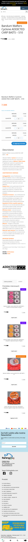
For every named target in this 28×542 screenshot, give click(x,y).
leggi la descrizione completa (7, 110)
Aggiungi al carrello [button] (14, 418)
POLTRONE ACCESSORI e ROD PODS (11, 513)
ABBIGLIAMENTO (7, 485)
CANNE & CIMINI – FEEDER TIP (10, 497)
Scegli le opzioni (14, 317)
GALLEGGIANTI (6, 499)
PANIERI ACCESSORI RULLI (9, 511)
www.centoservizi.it (12, 537)
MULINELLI (5, 503)
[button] (23, 8)
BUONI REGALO (6, 483)
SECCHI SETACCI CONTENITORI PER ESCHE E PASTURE (13, 516)
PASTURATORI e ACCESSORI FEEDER (11, 487)
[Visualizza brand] (4, 42)
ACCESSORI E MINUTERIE (9, 489)
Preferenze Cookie (15, 535)
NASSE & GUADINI (7, 505)
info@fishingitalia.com (7, 465)
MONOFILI (5, 501)
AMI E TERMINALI (7, 491)
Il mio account (10, 540)
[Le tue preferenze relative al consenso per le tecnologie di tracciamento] (2, 539)
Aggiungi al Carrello (20, 143)
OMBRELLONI (6, 507)
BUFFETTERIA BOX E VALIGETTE (10, 493)
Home (4, 16)
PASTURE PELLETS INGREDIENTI (13, 16)
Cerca (17, 540)
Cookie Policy (9, 535)
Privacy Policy (3, 535)
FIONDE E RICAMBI (7, 495)
